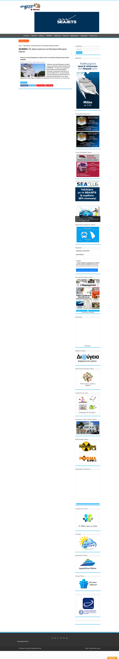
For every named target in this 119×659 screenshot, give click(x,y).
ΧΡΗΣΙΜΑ (48, 35)
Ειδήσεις (41, 35)
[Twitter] (61, 638)
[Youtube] (66, 638)
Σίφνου (43, 62)
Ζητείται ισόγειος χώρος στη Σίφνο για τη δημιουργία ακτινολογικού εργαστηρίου (87, 219)
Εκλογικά (34, 35)
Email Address (80, 254)
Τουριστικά (65, 35)
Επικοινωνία (93, 35)
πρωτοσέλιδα (85, 312)
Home (20, 45)
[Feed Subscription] (71, 54)
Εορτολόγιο (88, 345)
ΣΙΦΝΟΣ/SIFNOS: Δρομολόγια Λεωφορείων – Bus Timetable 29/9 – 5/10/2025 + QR (50, 40)
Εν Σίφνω (26, 35)
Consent (78, 260)
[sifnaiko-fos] (30, 7)
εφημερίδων (92, 312)
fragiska (23, 62)
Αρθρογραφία (74, 35)
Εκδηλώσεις (57, 35)
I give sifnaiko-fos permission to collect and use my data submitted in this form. (87, 263)
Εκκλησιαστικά (37, 62)
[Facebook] (58, 638)
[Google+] (55, 638)
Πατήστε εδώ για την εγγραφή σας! (87, 270)
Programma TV (79, 503)
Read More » (23, 82)
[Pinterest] (64, 638)
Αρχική (21, 35)
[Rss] (52, 638)
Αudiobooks (84, 35)
